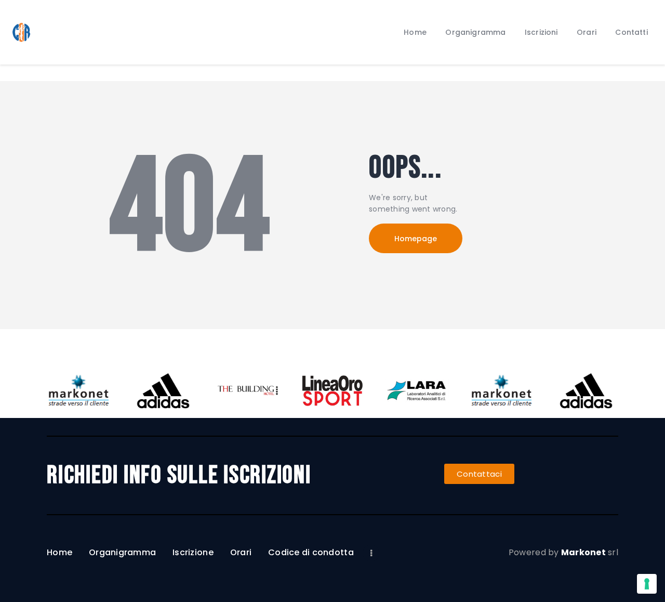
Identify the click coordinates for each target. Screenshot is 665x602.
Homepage (415, 238)
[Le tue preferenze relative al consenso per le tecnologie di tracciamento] (647, 584)
